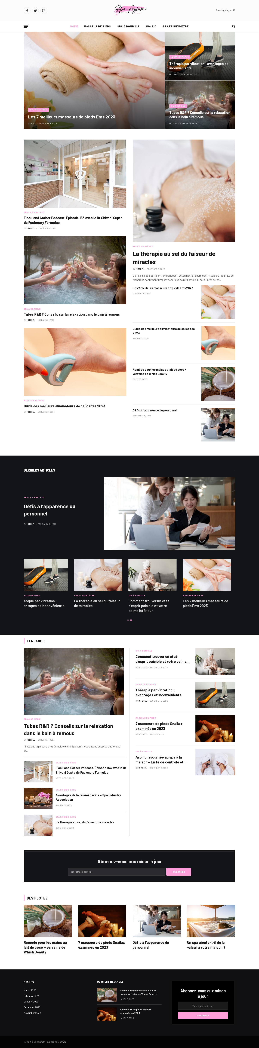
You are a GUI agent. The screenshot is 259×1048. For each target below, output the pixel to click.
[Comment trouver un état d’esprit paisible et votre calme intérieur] (102, 575)
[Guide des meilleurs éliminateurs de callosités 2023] (75, 362)
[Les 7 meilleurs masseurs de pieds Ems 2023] (94, 80)
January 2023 (31, 1001)
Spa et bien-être (176, 26)
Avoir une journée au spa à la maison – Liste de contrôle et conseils (159, 760)
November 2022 (32, 1012)
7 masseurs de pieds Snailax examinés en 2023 (158, 726)
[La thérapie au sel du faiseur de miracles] (184, 191)
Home (74, 26)
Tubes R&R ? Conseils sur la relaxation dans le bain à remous (199, 114)
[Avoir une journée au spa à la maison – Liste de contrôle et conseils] (215, 762)
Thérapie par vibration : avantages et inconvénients (198, 66)
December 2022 (32, 1007)
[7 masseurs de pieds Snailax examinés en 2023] (215, 728)
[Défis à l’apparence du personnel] (218, 424)
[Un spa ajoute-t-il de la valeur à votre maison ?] (211, 921)
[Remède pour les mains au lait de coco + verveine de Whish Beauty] (218, 384)
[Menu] (26, 26)
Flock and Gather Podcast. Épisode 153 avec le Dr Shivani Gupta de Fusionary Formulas (73, 220)
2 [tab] (131, 620)
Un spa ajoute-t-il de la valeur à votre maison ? (206, 944)
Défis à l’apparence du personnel (155, 410)
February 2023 (31, 995)
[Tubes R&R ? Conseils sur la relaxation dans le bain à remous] (200, 104)
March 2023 (30, 990)
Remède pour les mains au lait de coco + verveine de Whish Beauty (159, 371)
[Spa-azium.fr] (129, 10)
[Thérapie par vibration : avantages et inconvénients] (200, 56)
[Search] (233, 26)
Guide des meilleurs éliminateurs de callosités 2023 (64, 406)
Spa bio (150, 26)
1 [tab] (128, 620)
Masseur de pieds (97, 26)
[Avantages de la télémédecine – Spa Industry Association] (38, 798)
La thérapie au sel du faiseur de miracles (174, 257)
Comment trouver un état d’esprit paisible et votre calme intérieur (98, 605)
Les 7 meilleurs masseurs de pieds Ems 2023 (71, 116)
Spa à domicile (128, 26)
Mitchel (32, 123)
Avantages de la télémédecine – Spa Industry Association (88, 797)
